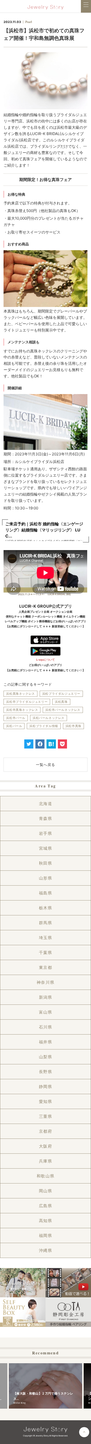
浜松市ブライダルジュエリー (27, 702)
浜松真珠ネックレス (20, 693)
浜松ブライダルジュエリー (61, 693)
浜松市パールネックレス (62, 710)
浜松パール (14, 726)
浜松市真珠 (73, 726)
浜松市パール (15, 718)
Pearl (28, 22)
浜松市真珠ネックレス (22, 710)
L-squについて (45, 659)
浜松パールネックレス (48, 718)
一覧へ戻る (45, 764)
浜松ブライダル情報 (43, 726)
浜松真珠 (61, 702)
